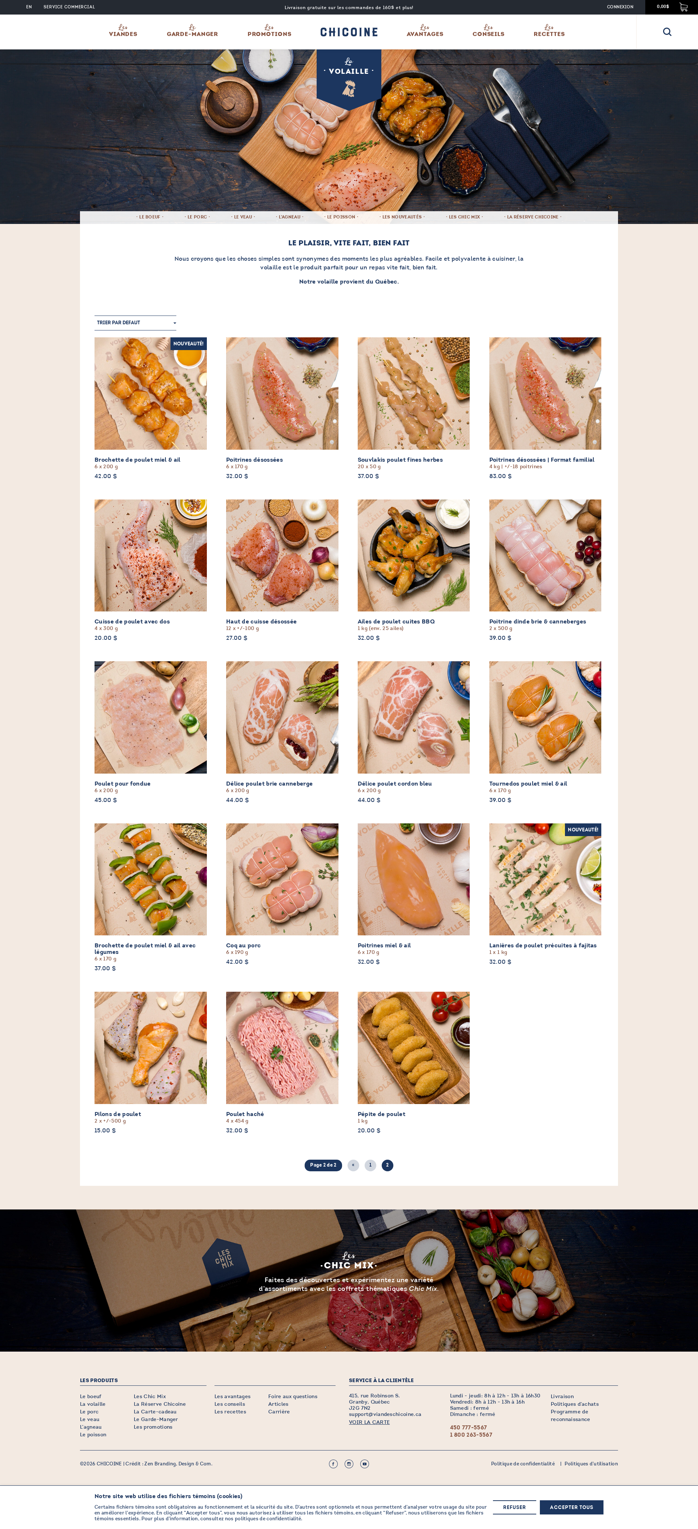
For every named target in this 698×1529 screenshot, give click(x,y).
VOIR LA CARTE (369, 1422)
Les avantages (232, 1396)
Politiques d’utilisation (591, 1464)
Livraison (562, 1396)
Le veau (243, 217)
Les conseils (229, 1404)
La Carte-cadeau (155, 1412)
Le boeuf (150, 217)
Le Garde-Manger (156, 1419)
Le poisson (341, 217)
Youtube (364, 1464)
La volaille (93, 1404)
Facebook (333, 1464)
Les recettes (230, 1412)
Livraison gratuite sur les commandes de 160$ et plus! (349, 7)
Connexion (620, 7)
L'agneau (289, 217)
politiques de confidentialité (268, 1519)
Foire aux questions (292, 1396)
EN (29, 7)
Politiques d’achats (575, 1404)
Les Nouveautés (402, 217)
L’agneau (91, 1427)
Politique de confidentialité (523, 1464)
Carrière (279, 1412)
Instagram (349, 1464)
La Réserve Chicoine (533, 217)
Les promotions (153, 1427)
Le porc (197, 217)
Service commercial (69, 7)
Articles (278, 1404)
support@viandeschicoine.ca (385, 1414)
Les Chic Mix (464, 217)
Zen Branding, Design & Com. (178, 1464)
